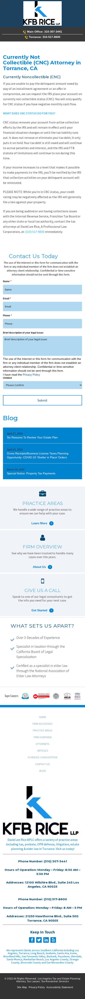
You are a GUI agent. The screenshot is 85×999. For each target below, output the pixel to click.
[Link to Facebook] (32, 940)
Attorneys (42, 744)
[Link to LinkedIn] (46, 940)
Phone (7, 315)
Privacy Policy (31, 374)
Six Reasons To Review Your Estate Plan (32, 437)
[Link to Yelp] (53, 940)
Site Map (22, 987)
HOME (42, 717)
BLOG (42, 771)
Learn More (42, 518)
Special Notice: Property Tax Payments (31, 473)
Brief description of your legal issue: (23, 332)
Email (7, 298)
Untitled (7, 378)
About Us (42, 562)
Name (7, 281)
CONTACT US (42, 764)
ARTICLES (42, 750)
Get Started (42, 605)
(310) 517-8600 (34, 232)
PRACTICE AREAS (42, 730)
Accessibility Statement (59, 987)
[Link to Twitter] (39, 940)
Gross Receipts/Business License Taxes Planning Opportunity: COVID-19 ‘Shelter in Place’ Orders (37, 455)
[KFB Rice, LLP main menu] (3, 3)
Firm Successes (43, 724)
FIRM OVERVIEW (43, 737)
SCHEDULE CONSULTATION (42, 757)
